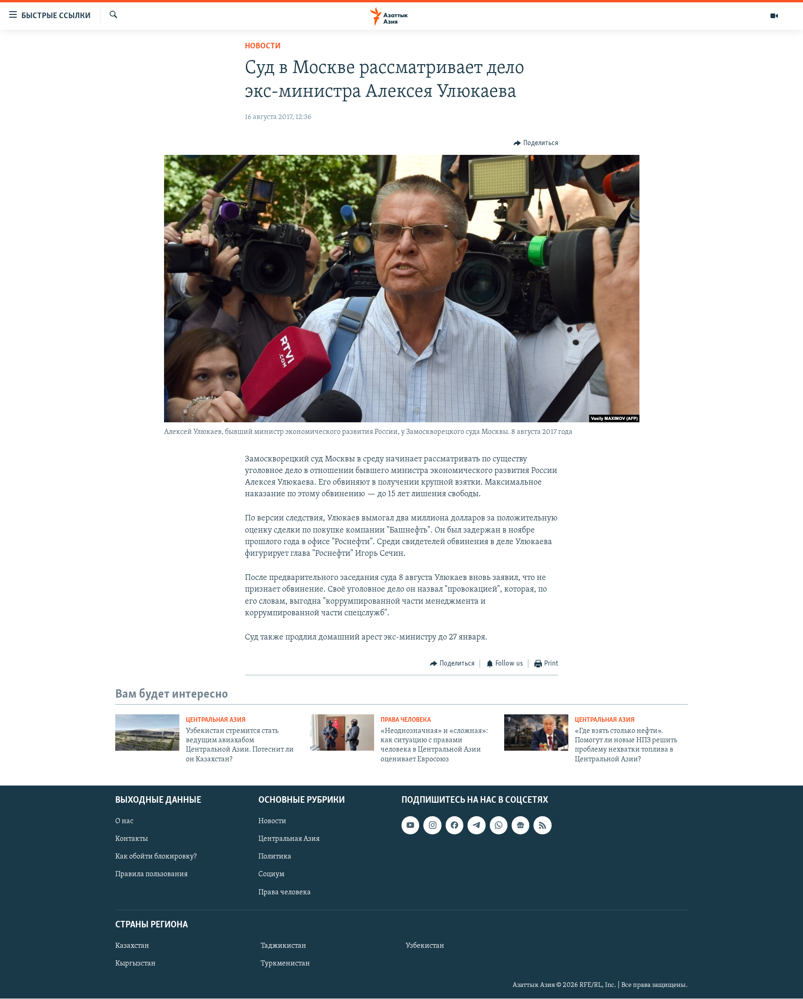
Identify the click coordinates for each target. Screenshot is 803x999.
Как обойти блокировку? (156, 857)
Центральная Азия (216, 720)
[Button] (535, 143)
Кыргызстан (135, 963)
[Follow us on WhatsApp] (498, 825)
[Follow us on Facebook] (454, 825)
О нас (124, 822)
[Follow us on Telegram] (476, 825)
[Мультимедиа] (774, 15)
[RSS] (542, 825)
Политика (274, 857)
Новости (263, 46)
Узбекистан (425, 946)
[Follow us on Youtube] (410, 825)
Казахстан (132, 946)
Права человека (406, 720)
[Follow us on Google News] (520, 825)
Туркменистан (285, 963)
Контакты (131, 839)
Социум (271, 875)
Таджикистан (283, 946)
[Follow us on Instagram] (432, 825)
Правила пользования (151, 875)
